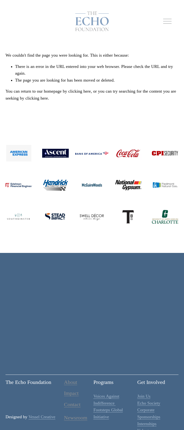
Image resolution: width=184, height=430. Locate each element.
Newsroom (75, 418)
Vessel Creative (42, 416)
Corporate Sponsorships (148, 413)
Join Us (143, 396)
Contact (72, 404)
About (70, 382)
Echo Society (148, 403)
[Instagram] (98, 354)
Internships (146, 423)
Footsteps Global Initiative (108, 413)
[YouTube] (98, 366)
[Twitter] (86, 366)
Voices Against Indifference (106, 400)
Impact (71, 393)
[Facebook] (86, 354)
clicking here (79, 91)
